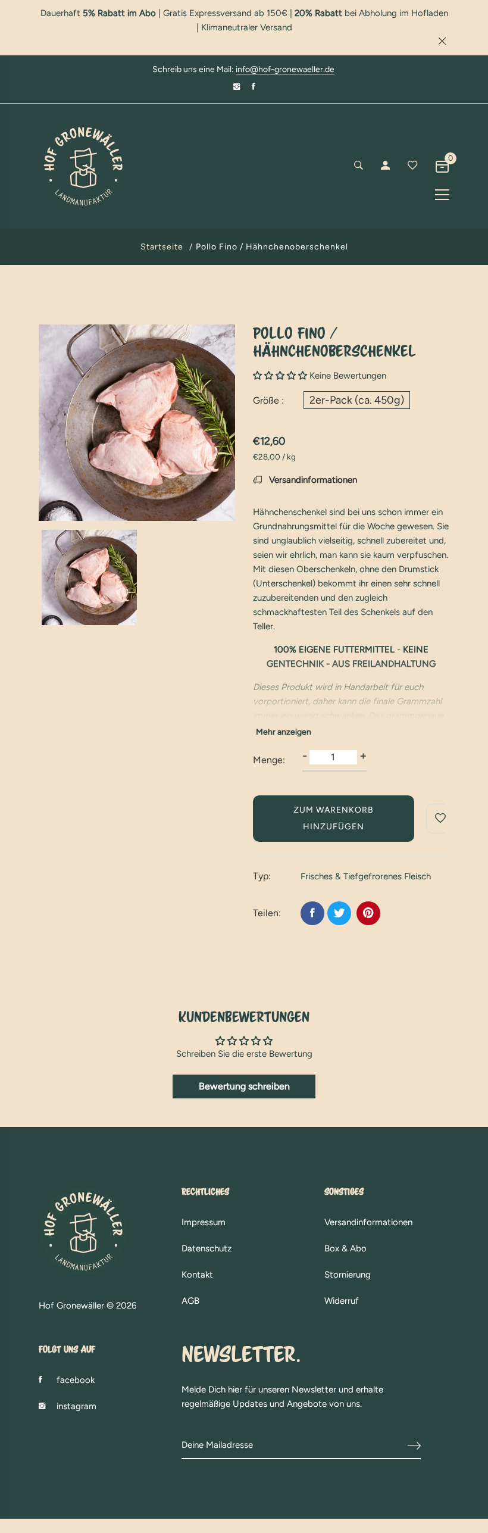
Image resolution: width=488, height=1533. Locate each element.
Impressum (204, 1222)
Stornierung (347, 1274)
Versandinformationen (312, 479)
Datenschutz (207, 1248)
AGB (190, 1300)
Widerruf (341, 1300)
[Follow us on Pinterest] (368, 913)
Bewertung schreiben (244, 1086)
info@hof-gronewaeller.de (285, 69)
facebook (76, 1380)
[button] (280, 375)
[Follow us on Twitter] (339, 913)
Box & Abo (345, 1248)
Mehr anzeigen (283, 732)
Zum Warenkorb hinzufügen (333, 818)
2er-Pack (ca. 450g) (356, 400)
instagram (76, 1406)
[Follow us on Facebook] (312, 913)
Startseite (161, 247)
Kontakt (197, 1274)
